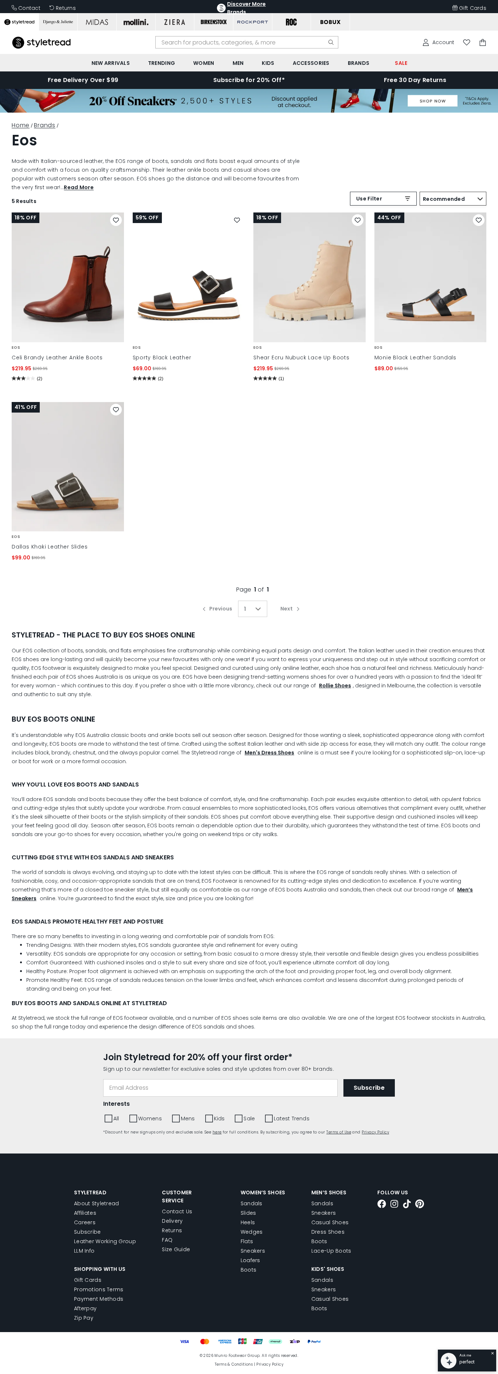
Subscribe (87, 1232)
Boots (248, 1269)
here (217, 1132)
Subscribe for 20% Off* (249, 80)
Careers (85, 1222)
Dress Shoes (328, 1232)
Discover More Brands (246, 8)
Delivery (172, 1221)
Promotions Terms (98, 1289)
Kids (219, 1118)
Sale (249, 1118)
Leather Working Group (105, 1241)
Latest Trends (292, 1118)
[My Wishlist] (466, 42)
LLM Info (84, 1250)
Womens (150, 1118)
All (116, 1118)
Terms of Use (338, 1132)
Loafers (250, 1260)
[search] (331, 42)
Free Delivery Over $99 (83, 80)
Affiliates (85, 1213)
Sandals (251, 1203)
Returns (66, 8)
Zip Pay (83, 1318)
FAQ (167, 1240)
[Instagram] (394, 1204)
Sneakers (253, 1250)
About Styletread (96, 1203)
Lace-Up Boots (331, 1250)
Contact (29, 8)
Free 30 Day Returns (415, 80)
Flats (247, 1241)
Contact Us (177, 1211)
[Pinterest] (419, 1204)
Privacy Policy (375, 1132)
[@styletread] (407, 1205)
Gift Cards (472, 8)
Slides (248, 1213)
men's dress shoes (269, 752)
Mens (188, 1118)
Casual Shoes (330, 1222)
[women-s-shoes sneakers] (249, 110)
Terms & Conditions (234, 1364)
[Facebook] (381, 1204)
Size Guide (176, 1249)
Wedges (252, 1232)
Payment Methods (98, 1299)
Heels (248, 1222)
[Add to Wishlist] (116, 220)
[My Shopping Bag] (482, 42)
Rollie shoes (335, 685)
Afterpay (85, 1308)
